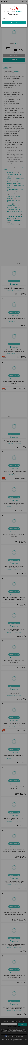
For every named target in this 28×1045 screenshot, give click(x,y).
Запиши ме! (14, 22)
